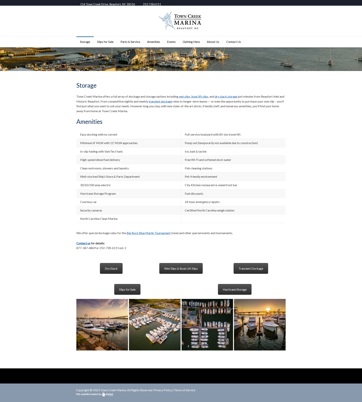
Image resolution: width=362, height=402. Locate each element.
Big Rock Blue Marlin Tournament (148, 233)
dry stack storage (226, 96)
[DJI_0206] (155, 325)
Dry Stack (111, 268)
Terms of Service (184, 390)
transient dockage (160, 101)
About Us (213, 41)
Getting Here (191, 41)
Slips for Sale (105, 41)
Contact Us (233, 41)
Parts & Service (130, 41)
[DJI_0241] (260, 325)
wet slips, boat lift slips (193, 96)
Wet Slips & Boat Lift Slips (181, 268)
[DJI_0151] (102, 325)
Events (171, 41)
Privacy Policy (162, 390)
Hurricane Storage (235, 289)
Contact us (83, 243)
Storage (85, 41)
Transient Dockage (251, 268)
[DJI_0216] (207, 325)
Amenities (153, 41)
